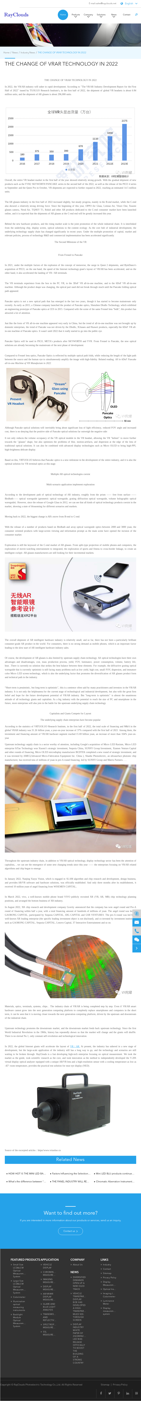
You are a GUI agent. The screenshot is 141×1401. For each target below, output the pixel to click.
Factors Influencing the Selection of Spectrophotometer (71, 1174)
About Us (77, 1265)
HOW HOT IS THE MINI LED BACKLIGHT (27, 1174)
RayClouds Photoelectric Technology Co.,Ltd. (38, 1384)
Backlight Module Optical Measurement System (20, 1321)
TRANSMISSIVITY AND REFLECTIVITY (51, 1317)
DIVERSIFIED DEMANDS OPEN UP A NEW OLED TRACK (79, 1283)
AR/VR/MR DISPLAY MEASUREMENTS (52, 1297)
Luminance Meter (108, 1302)
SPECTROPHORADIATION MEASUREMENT (56, 1326)
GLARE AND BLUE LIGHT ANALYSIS (49, 1307)
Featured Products (25, 1260)
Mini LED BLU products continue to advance (115, 1174)
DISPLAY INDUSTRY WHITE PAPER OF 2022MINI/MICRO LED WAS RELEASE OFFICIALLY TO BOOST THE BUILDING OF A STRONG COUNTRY (82, 1344)
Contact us (69, 1231)
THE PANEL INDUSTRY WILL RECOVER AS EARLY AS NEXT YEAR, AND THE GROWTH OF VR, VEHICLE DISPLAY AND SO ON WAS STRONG (71, 1181)
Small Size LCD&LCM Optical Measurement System (20, 1271)
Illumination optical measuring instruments (19, 1306)
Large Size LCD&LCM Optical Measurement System (20, 1287)
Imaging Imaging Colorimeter (112, 1295)
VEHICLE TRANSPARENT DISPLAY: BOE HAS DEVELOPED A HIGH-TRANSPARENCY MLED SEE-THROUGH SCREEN (81, 1307)
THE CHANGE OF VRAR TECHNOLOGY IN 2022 (62, 53)
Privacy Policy (109, 1278)
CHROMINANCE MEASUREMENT (51, 1273)
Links (104, 1260)
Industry (107, 1265)
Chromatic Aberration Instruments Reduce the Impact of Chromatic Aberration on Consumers (115, 1181)
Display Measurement (110, 1283)
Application (50, 1260)
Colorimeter (19, 1297)
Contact (126, 15)
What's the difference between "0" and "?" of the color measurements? (27, 1181)
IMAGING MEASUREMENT (51, 1280)
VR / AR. (75, 1046)
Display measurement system (110, 1311)
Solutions (101, 15)
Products (76, 15)
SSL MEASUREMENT (51, 1333)
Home (63, 15)
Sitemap (107, 1273)
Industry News (28, 53)
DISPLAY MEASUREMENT (51, 1288)
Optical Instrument (112, 1289)
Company (88, 15)
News (113, 15)
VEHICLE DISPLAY (47, 1266)
